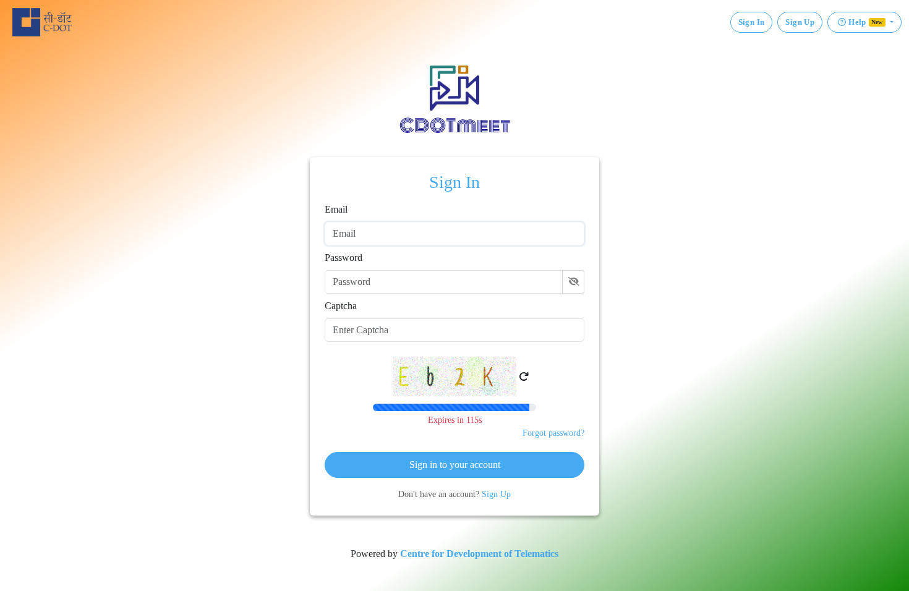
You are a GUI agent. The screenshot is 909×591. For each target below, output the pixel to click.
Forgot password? (553, 433)
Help (865, 22)
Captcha (341, 305)
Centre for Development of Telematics (479, 553)
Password (343, 257)
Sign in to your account (454, 464)
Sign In (751, 22)
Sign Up (799, 22)
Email (336, 209)
